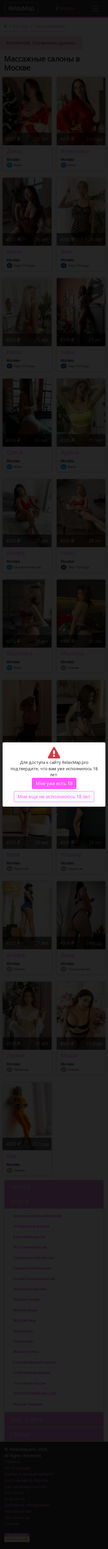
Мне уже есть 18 (54, 783)
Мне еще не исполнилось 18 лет (54, 796)
